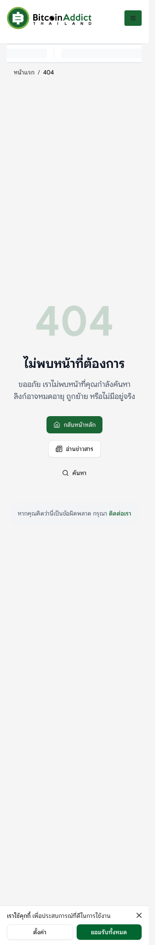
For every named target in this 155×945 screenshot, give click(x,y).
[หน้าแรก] (49, 18)
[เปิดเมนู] (133, 18)
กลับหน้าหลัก (80, 425)
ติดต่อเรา (120, 513)
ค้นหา (79, 473)
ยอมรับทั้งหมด (109, 932)
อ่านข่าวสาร (79, 449)
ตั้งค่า (39, 932)
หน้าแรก (24, 72)
